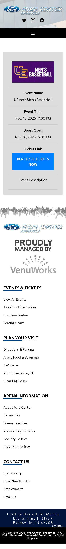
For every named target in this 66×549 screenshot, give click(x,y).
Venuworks (11, 415)
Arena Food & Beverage (21, 357)
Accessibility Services (19, 431)
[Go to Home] (33, 10)
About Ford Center (17, 407)
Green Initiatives (15, 423)
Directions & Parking (18, 349)
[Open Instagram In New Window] (33, 20)
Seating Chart (13, 323)
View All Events (14, 299)
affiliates (57, 525)
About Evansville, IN (18, 373)
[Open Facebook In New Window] (42, 20)
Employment (13, 489)
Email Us (9, 497)
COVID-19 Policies (17, 447)
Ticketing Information (19, 307)
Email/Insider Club (16, 481)
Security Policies (15, 439)
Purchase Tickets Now (33, 161)
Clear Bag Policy (15, 381)
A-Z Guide (10, 365)
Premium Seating (16, 315)
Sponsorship (12, 473)
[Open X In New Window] (24, 20)
